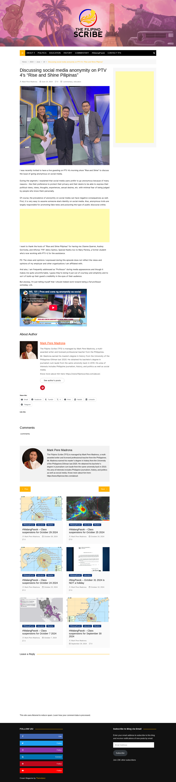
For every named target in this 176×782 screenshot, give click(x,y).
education (77, 82)
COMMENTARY (82, 53)
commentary (68, 82)
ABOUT (29, 53)
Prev (26, 489)
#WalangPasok (98, 53)
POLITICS (42, 53)
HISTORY (68, 53)
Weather (50, 525)
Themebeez (40, 778)
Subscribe (120, 753)
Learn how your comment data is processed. (72, 715)
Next (103, 489)
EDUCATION (55, 53)
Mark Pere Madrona (29, 82)
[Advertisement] (65, 225)
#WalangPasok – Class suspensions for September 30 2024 (85, 633)
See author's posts (52, 380)
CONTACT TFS (114, 53)
